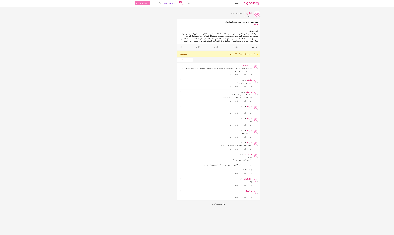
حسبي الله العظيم (247, 66)
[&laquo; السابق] (191, 60)
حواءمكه (249, 80)
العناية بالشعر (254, 25)
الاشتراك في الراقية (170, 3)
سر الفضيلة (248, 191)
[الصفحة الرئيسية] (251, 3)
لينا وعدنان (249, 92)
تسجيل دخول (183, 54)
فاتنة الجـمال (248, 155)
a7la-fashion (248, 179)
